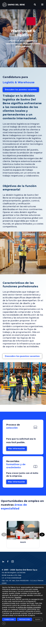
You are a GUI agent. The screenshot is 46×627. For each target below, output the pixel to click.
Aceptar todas (9, 619)
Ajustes (37, 619)
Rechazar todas (24, 619)
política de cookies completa (29, 607)
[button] (35, 4)
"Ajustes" (17, 597)
